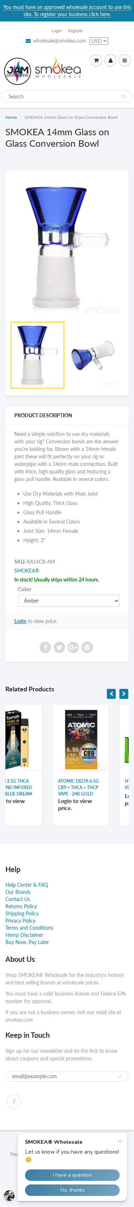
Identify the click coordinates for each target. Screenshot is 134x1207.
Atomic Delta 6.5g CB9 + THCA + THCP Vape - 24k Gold (41, 787)
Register (75, 30)
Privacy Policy (20, 921)
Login (56, 30)
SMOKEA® (26, 571)
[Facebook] (14, 1101)
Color (24, 589)
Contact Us (17, 899)
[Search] (123, 96)
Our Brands (18, 892)
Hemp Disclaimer (24, 935)
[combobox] (67, 96)
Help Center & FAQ (26, 885)
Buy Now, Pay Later (27, 942)
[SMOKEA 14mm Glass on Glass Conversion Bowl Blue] (67, 247)
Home (11, 117)
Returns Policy (21, 906)
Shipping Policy (22, 913)
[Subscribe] (119, 1076)
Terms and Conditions (29, 928)
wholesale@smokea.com (59, 41)
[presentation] (111, 694)
